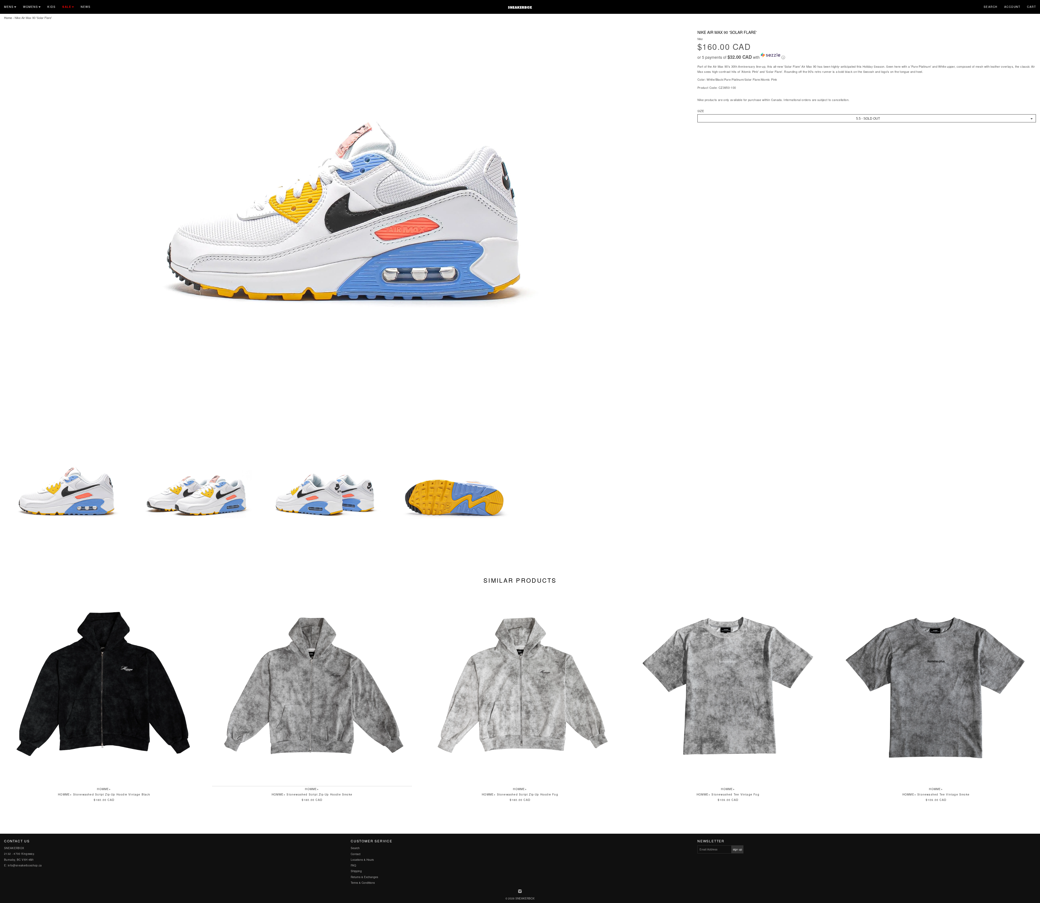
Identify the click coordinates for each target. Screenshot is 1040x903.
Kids (51, 7)
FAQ (353, 865)
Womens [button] (30, 7)
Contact (355, 854)
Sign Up (737, 849)
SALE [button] (66, 7)
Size (700, 111)
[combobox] (866, 118)
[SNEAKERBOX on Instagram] (520, 892)
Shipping (356, 871)
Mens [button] (9, 7)
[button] (866, 56)
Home (8, 17)
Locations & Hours (362, 860)
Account (1012, 7)
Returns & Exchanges (364, 877)
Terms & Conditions (363, 883)
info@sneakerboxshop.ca (25, 865)
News (85, 7)
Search (990, 7)
